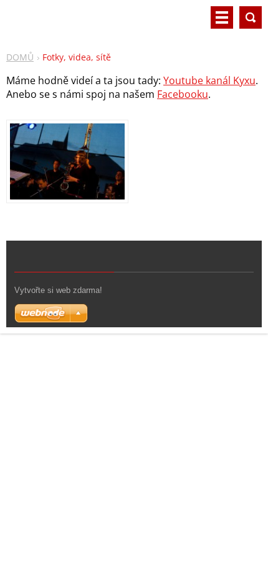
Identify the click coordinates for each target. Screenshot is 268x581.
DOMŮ (20, 57)
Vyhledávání (250, 17)
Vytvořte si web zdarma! (58, 290)
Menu (222, 17)
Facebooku (182, 94)
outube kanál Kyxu (212, 80)
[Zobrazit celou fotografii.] (67, 161)
